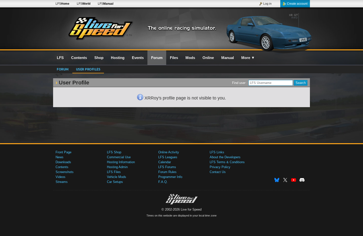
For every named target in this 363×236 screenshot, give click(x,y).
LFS (62, 3)
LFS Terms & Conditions (227, 162)
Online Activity (168, 152)
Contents (62, 167)
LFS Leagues (167, 157)
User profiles (88, 69)
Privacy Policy (220, 167)
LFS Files (114, 172)
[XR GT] (267, 31)
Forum (63, 69)
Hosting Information (121, 162)
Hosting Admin (117, 167)
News (59, 157)
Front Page (63, 152)
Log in (267, 3)
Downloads (63, 162)
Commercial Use (119, 157)
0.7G (129, 35)
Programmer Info (170, 177)
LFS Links (217, 152)
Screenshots (65, 172)
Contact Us (218, 172)
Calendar (164, 162)
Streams (62, 182)
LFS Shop (114, 152)
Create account (297, 3)
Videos (60, 177)
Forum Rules (167, 172)
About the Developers (225, 157)
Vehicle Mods (116, 177)
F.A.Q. (163, 182)
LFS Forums (167, 167)
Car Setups (115, 182)
